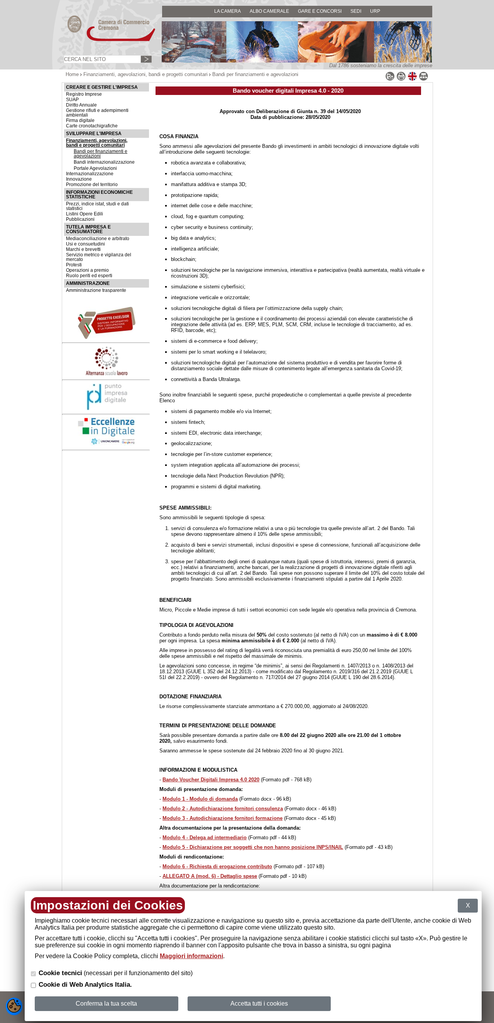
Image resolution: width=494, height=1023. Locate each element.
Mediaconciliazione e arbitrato (97, 238)
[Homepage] (104, 41)
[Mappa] (423, 79)
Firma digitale (80, 120)
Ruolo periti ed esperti (89, 275)
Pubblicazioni (80, 219)
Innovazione (79, 179)
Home (72, 74)
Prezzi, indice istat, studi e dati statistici (97, 206)
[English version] (412, 79)
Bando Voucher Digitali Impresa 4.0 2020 (210, 779)
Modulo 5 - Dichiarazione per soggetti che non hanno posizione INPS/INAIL (252, 847)
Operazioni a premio (87, 270)
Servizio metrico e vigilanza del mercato (98, 257)
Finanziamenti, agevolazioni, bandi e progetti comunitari (145, 74)
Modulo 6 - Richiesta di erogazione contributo (217, 866)
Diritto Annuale (81, 105)
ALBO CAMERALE (269, 11)
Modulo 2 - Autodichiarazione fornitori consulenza (222, 808)
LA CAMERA (227, 11)
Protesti (74, 265)
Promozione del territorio (92, 184)
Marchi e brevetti (83, 249)
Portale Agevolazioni (95, 168)
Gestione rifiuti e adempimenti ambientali (97, 112)
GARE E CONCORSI (320, 11)
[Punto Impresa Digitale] (106, 409)
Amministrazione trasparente (96, 290)
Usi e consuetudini (85, 244)
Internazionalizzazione (89, 173)
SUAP (72, 99)
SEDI (355, 11)
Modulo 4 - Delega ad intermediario (204, 837)
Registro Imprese (84, 94)
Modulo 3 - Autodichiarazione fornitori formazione (222, 818)
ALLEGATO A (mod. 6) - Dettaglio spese (209, 876)
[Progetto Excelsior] (106, 337)
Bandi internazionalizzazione (104, 162)
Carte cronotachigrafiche (92, 126)
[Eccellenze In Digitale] (106, 444)
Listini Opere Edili (84, 214)
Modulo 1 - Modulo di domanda (200, 799)
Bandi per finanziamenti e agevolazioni (100, 153)
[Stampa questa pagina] (401, 79)
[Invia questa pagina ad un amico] (390, 79)
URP (375, 11)
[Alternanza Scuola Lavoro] (106, 374)
